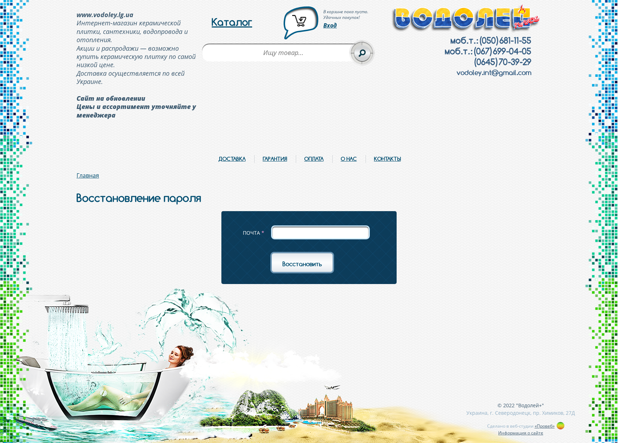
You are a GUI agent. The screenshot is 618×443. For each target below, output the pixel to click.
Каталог (232, 22)
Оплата (314, 158)
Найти (362, 53)
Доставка (232, 158)
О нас (349, 158)
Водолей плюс (466, 18)
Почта (253, 233)
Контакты (387, 158)
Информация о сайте (520, 433)
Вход (330, 25)
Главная (88, 175)
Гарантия (275, 158)
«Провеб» (545, 426)
